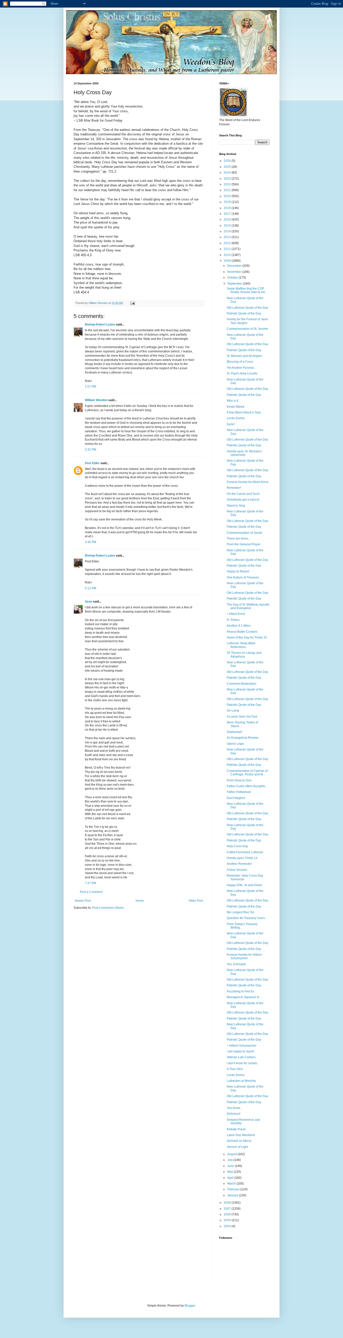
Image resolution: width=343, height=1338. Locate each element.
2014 (228, 231)
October (233, 277)
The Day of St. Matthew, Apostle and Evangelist (248, 606)
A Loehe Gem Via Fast (242, 716)
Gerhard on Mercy (239, 1141)
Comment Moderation (241, 683)
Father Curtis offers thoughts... (247, 786)
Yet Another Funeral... (241, 367)
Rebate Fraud (236, 1129)
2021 (228, 190)
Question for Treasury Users (246, 918)
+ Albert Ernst (236, 614)
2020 (228, 196)
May (230, 1171)
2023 (228, 178)
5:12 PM (90, 588)
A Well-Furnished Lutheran (245, 852)
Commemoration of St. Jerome (247, 329)
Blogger (190, 1305)
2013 (228, 237)
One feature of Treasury (243, 577)
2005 (228, 1220)
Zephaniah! (234, 732)
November (234, 272)
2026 (228, 161)
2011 (228, 249)
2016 (228, 219)
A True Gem (235, 1069)
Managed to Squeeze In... (244, 997)
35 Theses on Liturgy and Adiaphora (244, 654)
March (232, 1183)
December (234, 265)
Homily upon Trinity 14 (242, 858)
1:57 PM (90, 386)
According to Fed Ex (240, 991)
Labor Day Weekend (241, 1135)
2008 (228, 1202)
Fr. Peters (233, 620)
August (232, 1154)
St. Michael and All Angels (244, 356)
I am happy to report (240, 1051)
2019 (228, 202)
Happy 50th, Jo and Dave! (244, 885)
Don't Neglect (236, 798)
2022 (228, 184)
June (231, 1166)
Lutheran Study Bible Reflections (241, 645)
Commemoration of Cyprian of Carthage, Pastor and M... (247, 772)
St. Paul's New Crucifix (242, 373)
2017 (228, 214)
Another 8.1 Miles (239, 625)
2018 (228, 208)
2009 (228, 260)
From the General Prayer (243, 544)
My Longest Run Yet (240, 912)
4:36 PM (90, 542)
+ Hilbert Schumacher (241, 1045)
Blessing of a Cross (240, 361)
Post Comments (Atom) (108, 907)
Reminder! (234, 488)
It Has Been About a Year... (245, 412)
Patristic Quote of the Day (244, 313)
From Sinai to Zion (239, 780)
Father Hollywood (239, 792)
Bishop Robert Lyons (100, 324)
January (233, 1195)
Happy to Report (238, 571)
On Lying (233, 710)
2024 (228, 172)
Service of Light (237, 1147)
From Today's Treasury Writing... (242, 925)
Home (140, 900)
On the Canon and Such (243, 494)
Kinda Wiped (235, 406)
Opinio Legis (235, 743)
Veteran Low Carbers (241, 1057)
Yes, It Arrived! (236, 964)
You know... (234, 1108)
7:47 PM (90, 883)
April (230, 1178)
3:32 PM (90, 449)
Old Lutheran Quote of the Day (247, 307)
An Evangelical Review (242, 737)
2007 (228, 1208)
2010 (228, 255)
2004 (228, 1226)
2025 (228, 167)
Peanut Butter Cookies (242, 631)
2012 (228, 243)
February (233, 1189)
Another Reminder (239, 864)
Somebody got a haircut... (244, 499)
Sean (88, 601)
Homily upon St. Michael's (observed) (244, 453)
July (230, 1160)
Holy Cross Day (237, 846)
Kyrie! (231, 424)
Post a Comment (91, 892)
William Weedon (96, 400)
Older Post (196, 900)
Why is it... (233, 400)
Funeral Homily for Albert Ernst (247, 482)
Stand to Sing (236, 505)
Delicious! (233, 1113)
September (235, 283)
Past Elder (92, 463)
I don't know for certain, (242, 1063)
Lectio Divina (236, 418)
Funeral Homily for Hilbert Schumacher (244, 956)
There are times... (238, 538)
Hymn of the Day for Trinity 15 (247, 637)
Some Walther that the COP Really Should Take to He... (247, 290)
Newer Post (83, 900)
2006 (228, 1214)
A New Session (237, 870)
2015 (228, 225)
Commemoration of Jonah (244, 532)
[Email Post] (132, 302)
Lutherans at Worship (241, 1081)
